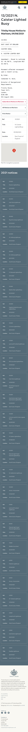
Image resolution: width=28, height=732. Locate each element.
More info (15, 2)
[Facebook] (2, 713)
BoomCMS (22, 705)
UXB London (9, 705)
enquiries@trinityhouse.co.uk (8, 727)
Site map (3, 697)
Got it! (23, 2)
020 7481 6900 (4, 725)
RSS (2, 699)
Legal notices (4, 695)
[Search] (19, 7)
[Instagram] (9, 713)
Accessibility (4, 693)
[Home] (7, 7)
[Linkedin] (5, 713)
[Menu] (25, 7)
